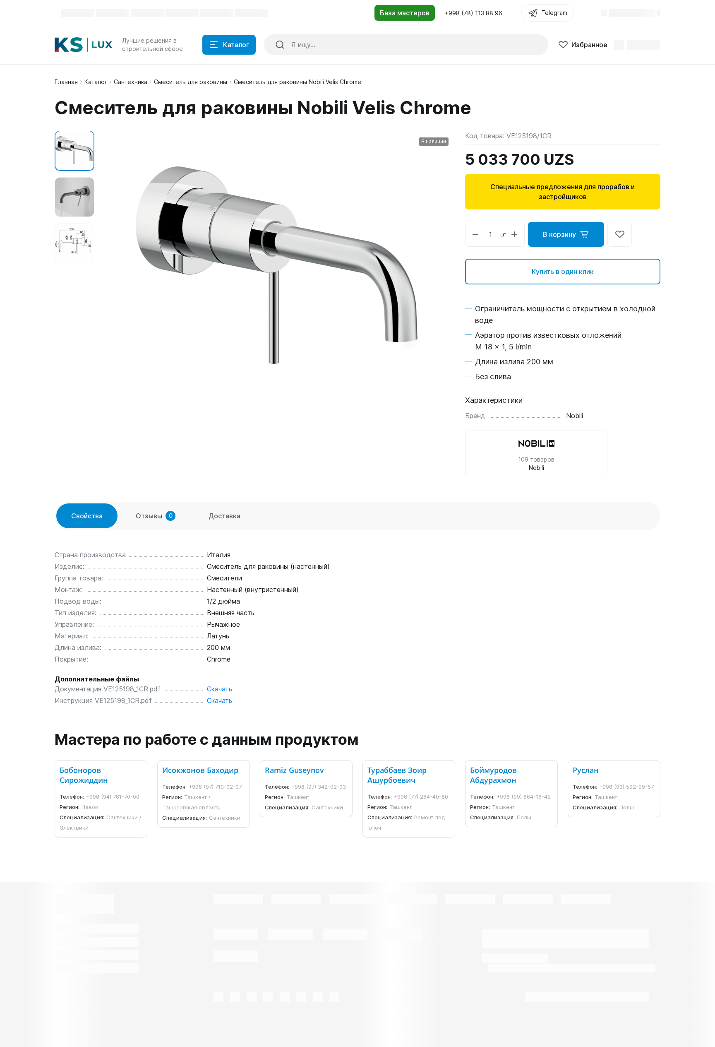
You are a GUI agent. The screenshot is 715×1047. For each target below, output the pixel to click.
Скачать (219, 689)
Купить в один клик (563, 271)
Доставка (224, 516)
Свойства (87, 516)
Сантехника (130, 81)
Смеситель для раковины (190, 81)
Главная (66, 81)
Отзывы (154, 516)
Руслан (586, 770)
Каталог (95, 81)
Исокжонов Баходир (200, 770)
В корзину (559, 234)
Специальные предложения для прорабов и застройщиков (562, 192)
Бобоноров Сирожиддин (84, 775)
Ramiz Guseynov (294, 770)
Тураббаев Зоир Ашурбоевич (397, 775)
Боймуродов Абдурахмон (493, 775)
